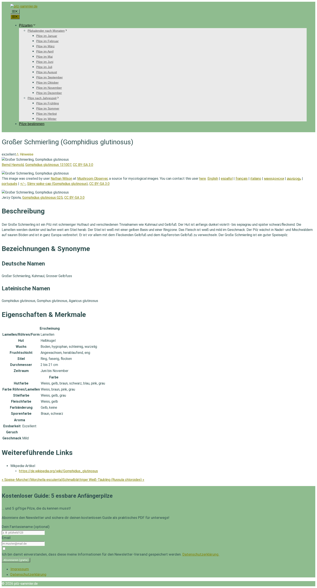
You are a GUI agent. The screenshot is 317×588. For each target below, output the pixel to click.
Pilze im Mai (44, 56)
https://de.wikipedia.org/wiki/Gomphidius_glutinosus (58, 471)
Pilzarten (26, 25)
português (9, 184)
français (241, 178)
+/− (23, 184)
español (227, 178)
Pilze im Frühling (47, 103)
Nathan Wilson (61, 178)
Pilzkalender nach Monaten (46, 30)
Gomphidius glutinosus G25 (42, 197)
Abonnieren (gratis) (15, 560)
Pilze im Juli (44, 67)
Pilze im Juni (44, 62)
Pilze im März (45, 46)
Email (6, 538)
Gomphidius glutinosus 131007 (48, 165)
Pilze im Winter (46, 119)
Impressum (19, 569)
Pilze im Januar (46, 36)
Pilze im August (46, 72)
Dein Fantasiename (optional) (26, 526)
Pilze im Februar (47, 41)
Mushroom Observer (92, 178)
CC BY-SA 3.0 (83, 165)
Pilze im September (49, 77)
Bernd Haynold (13, 165)
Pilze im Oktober (47, 82)
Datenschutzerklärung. (200, 554)
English (212, 178)
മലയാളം (294, 178)
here (202, 178)
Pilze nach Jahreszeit (42, 98)
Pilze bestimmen (31, 124)
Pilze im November (49, 87)
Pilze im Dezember (49, 93)
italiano (255, 178)
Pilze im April (44, 51)
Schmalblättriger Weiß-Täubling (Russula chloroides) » (103, 480)
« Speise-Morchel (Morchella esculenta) (32, 480)
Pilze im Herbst (46, 113)
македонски (274, 178)
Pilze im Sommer (47, 108)
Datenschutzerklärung (28, 574)
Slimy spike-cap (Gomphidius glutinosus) (57, 184)
